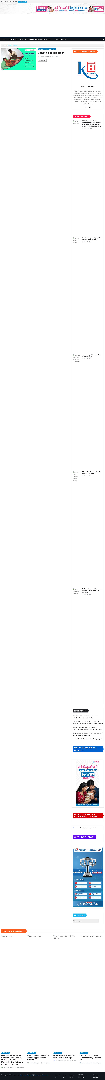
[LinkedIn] (89, 107)
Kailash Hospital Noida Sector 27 (40, 39)
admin (42, 56)
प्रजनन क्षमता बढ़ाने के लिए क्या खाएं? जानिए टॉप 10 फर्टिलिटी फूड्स (92, 355)
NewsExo (37, 1075)
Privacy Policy (72, 1076)
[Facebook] (85, 107)
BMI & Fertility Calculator (82, 1076)
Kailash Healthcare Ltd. (26, 1075)
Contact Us (57, 1076)
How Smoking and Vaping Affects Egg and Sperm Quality (92, 238)
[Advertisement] (52, 25)
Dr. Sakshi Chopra (61, 1060)
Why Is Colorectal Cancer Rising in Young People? (87, 739)
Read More (42, 60)
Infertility (23, 39)
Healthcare (13, 39)
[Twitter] (87, 107)
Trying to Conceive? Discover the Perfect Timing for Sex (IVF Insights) (92, 590)
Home (4, 39)
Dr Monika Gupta (8, 1067)
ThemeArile (45, 1075)
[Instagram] (88, 107)
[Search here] (103, 39)
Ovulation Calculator (96, 1076)
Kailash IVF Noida (60, 39)
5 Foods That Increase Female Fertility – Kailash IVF (91, 472)
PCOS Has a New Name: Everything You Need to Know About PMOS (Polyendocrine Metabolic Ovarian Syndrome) (91, 123)
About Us (64, 1076)
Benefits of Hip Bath (13, 45)
